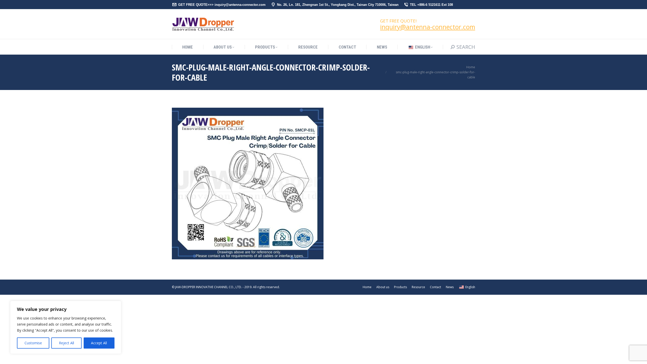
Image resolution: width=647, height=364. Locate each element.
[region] (65, 327)
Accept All (99, 342)
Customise (33, 342)
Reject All (66, 342)
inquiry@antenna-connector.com (427, 26)
